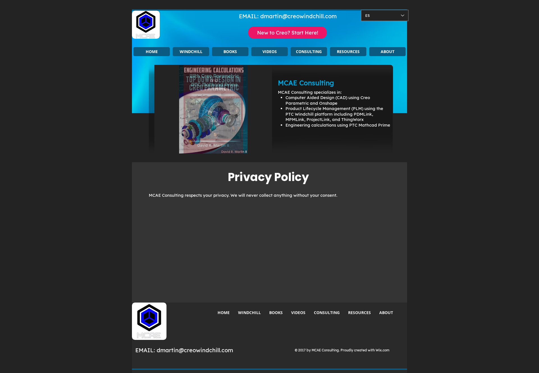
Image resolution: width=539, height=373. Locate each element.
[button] (191, 51)
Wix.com (382, 350)
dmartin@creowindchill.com (298, 16)
